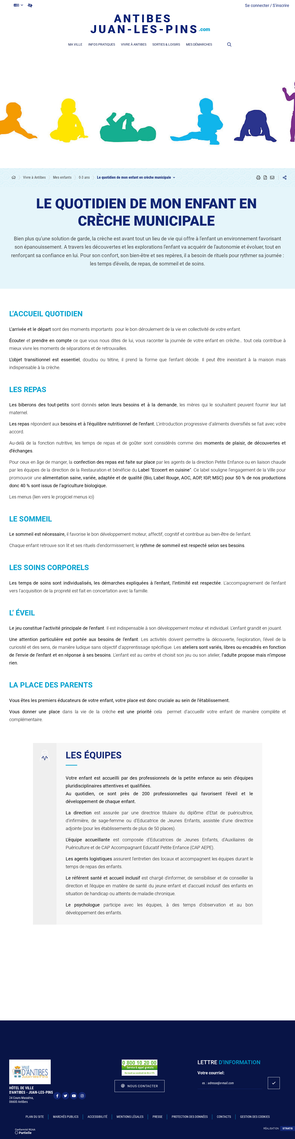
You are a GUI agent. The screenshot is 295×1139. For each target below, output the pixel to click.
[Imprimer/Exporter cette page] (258, 177)
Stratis (288, 1128)
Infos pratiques (101, 44)
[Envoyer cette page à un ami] (272, 177)
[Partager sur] (284, 177)
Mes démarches (199, 44)
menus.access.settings (30, 5)
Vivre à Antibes (133, 44)
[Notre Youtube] (73, 1095)
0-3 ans (84, 177)
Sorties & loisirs (166, 44)
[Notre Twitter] (65, 1095)
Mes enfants (62, 177)
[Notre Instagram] (82, 1095)
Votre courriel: (211, 1072)
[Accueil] (14, 177)
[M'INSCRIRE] (274, 1083)
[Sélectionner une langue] (18, 5)
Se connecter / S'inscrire (267, 5)
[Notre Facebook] (57, 1095)
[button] (229, 44)
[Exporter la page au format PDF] (265, 177)
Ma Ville (75, 44)
